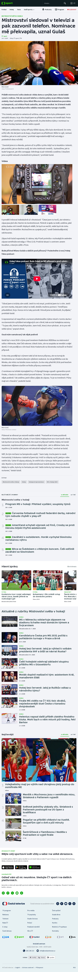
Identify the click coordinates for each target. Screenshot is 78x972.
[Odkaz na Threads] (21, 893)
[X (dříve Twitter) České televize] (70, 903)
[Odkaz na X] (12, 893)
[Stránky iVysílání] (35, 937)
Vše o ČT (30, 931)
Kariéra (54, 923)
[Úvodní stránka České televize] (13, 903)
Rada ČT (5, 923)
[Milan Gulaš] (39, 63)
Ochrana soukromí (28, 967)
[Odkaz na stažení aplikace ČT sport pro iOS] (8, 867)
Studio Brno (56, 915)
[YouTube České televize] (65, 903)
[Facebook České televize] (61, 903)
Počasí (29, 923)
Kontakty (55, 931)
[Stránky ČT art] (60, 937)
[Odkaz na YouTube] (17, 893)
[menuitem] (4, 9)
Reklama (5, 915)
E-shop (4, 927)
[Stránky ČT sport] (19, 937)
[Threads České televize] (74, 903)
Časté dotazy (6, 931)
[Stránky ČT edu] (72, 937)
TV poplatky (31, 915)
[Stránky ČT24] (5, 937)
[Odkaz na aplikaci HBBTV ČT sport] (34, 867)
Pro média (30, 910)
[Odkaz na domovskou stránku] (10, 3)
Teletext (5, 919)
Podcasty (55, 919)
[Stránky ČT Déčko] (48, 937)
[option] (33, 957)
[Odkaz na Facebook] (8, 893)
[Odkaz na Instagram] (3, 893)
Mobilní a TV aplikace (59, 927)
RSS (74, 967)
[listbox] (41, 957)
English (17, 967)
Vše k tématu (71, 566)
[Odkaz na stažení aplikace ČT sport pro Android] (21, 867)
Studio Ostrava (32, 919)
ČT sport (4, 36)
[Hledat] (65, 3)
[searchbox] (53, 3)
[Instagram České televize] (57, 903)
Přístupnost (39, 967)
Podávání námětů (33, 927)
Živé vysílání (56, 910)
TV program (6, 910)
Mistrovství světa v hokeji (12, 16)
